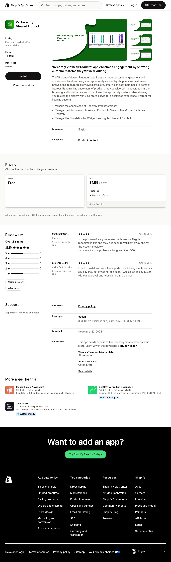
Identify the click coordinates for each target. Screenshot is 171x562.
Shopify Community (115, 499)
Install (23, 76)
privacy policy (128, 345)
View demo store (23, 85)
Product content (88, 140)
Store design (45, 512)
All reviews (14, 288)
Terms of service (39, 552)
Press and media (145, 505)
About (138, 486)
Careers (140, 493)
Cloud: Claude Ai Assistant (30, 387)
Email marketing (80, 512)
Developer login (15, 552)
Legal (138, 524)
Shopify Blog (110, 512)
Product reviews (80, 499)
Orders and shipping (50, 505)
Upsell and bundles (82, 505)
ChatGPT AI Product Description (116, 387)
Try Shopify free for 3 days (85, 454)
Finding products (48, 493)
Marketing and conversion (46, 520)
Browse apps (114, 5)
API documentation (114, 493)
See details (85, 371)
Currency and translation (78, 533)
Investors (141, 499)
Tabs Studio (22, 403)
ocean (8, 66)
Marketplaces (78, 493)
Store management (49, 528)
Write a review (16, 281)
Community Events (114, 505)
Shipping (75, 524)
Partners (140, 512)
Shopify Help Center (115, 486)
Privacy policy (87, 306)
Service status (144, 531)
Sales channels (47, 486)
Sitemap (79, 552)
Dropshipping (78, 486)
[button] (44, 390)
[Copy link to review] (71, 234)
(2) (12, 56)
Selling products (48, 499)
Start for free (153, 5)
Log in (133, 5)
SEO (72, 518)
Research (108, 518)
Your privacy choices (101, 552)
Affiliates (140, 518)
